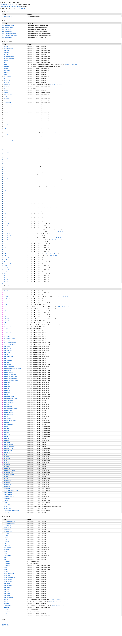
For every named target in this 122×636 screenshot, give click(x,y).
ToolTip (5, 253)
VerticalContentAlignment (9, 269)
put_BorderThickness (8, 350)
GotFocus (5, 551)
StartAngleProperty (8, 37)
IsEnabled (5, 148)
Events (13, 4)
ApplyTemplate (7, 292)
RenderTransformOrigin (8, 221)
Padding (5, 206)
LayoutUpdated (7, 565)
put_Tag (5, 460)
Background (6, 60)
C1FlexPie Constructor (8, 16)
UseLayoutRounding (8, 263)
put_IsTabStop (6, 416)
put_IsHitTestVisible (8, 410)
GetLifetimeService (7, 320)
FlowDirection (6, 98)
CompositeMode (7, 80)
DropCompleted (7, 545)
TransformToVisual (7, 508)
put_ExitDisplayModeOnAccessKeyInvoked (12, 368)
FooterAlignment (7, 124)
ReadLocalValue (7, 488)
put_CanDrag (6, 354)
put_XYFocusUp (7, 486)
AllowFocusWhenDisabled (9, 58)
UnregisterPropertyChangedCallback (11, 510)
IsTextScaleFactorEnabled (9, 164)
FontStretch (6, 116)
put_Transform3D (7, 464)
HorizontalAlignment (8, 138)
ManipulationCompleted (9, 573)
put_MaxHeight (7, 428)
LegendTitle (6, 182)
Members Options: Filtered (25, 4)
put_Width (6, 478)
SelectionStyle (6, 239)
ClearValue (6, 302)
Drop (5, 543)
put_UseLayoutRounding (9, 468)
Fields (1, 4)
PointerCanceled (7, 583)
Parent (5, 210)
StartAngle (6, 241)
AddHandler (6, 290)
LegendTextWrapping (8, 180)
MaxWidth (6, 194)
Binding (5, 64)
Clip (4, 78)
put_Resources (7, 452)
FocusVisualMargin (7, 102)
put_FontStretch (7, 386)
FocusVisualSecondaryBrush (9, 108)
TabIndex (5, 245)
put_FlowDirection (7, 370)
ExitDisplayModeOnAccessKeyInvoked (11, 96)
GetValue (5, 322)
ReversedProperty (8, 31)
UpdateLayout (6, 512)
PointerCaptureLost (8, 585)
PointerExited (6, 589)
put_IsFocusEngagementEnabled (10, 408)
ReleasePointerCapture (8, 492)
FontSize (5, 114)
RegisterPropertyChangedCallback (11, 490)
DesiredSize (6, 90)
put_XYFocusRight (7, 484)
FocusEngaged (6, 549)
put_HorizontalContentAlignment (10, 398)
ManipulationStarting (8, 581)
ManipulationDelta (7, 575)
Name (5, 200)
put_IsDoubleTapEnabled (9, 402)
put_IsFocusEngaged (8, 406)
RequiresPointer (7, 225)
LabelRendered (7, 561)
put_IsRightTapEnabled (8, 414)
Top (2, 17)
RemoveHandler (7, 498)
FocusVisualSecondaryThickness (10, 110)
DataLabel (6, 88)
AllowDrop (6, 54)
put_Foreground (7, 392)
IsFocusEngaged (7, 150)
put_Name (6, 436)
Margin (5, 190)
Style (5, 243)
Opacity (5, 203)
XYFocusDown (6, 275)
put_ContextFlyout (7, 362)
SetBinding (6, 500)
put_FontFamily (7, 382)
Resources (6, 227)
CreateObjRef (6, 304)
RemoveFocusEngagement (9, 496)
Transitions (6, 259)
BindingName (6, 66)
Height (5, 136)
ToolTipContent (7, 255)
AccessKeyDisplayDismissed (9, 521)
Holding (5, 553)
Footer (5, 122)
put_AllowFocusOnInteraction (10, 342)
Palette (5, 207)
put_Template (6, 462)
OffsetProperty (8, 29)
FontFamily (6, 112)
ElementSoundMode (8, 94)
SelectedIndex (6, 231)
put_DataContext (7, 364)
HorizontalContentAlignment (9, 140)
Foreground (6, 128)
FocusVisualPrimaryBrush (9, 104)
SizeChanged (6, 607)
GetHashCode (6, 318)
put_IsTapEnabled (7, 418)
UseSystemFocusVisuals (8, 265)
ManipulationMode (8, 188)
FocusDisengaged (7, 547)
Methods (9, 4)
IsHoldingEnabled (7, 156)
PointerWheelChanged (8, 597)
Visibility (5, 271)
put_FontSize (6, 384)
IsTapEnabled (6, 162)
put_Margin (6, 426)
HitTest (5, 324)
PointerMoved (6, 591)
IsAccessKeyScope (7, 144)
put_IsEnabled (6, 404)
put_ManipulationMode (8, 424)
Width (5, 273)
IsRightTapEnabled (7, 158)
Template (5, 251)
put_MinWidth (7, 434)
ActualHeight (6, 50)
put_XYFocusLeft (7, 482)
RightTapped (6, 603)
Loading (5, 569)
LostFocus (5, 571)
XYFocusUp (6, 281)
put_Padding (6, 440)
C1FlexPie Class (5, 624)
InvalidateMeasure (7, 332)
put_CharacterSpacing (8, 356)
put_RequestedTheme (8, 448)
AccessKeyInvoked (7, 525)
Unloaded (5, 615)
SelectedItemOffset (7, 233)
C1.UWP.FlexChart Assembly (5, 6)
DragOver (6, 539)
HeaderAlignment (7, 132)
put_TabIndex (6, 456)
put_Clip (5, 358)
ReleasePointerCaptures (8, 494)
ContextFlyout (6, 82)
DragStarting (6, 541)
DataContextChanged (8, 531)
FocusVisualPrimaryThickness (10, 106)
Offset (5, 202)
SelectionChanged (7, 605)
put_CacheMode (7, 352)
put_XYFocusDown (7, 480)
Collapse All (18, 4)
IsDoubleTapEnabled (8, 146)
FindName (6, 310)
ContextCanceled (7, 527)
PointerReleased (7, 595)
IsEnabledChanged (7, 555)
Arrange (5, 294)
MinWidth (6, 198)
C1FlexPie (23, 8)
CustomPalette (7, 84)
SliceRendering (7, 611)
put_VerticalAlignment (8, 472)
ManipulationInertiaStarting (9, 577)
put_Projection (7, 442)
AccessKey (6, 46)
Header (5, 130)
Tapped (5, 613)
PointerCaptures (7, 213)
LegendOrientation (7, 172)
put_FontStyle (6, 388)
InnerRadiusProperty (9, 27)
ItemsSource (6, 166)
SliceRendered (6, 609)
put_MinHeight (7, 432)
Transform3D (6, 257)
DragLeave (6, 537)
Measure (5, 334)
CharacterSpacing (7, 76)
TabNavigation (6, 247)
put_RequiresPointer (8, 450)
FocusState (6, 100)
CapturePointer (7, 300)
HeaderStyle (6, 134)
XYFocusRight (6, 279)
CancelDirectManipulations (9, 298)
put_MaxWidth (7, 430)
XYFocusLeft (6, 277)
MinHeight (6, 196)
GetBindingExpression (8, 316)
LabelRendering (7, 563)
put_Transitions (7, 466)
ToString (5, 506)
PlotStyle (5, 211)
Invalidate (6, 328)
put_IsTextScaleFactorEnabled (10, 420)
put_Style (5, 454)
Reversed (5, 229)
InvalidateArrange (7, 330)
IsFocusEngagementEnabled (9, 152)
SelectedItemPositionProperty (11, 35)
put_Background (7, 346)
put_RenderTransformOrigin (9, 446)
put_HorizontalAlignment (9, 396)
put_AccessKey (7, 336)
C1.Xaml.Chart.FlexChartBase (71, 64)
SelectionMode (7, 237)
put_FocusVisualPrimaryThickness (10, 376)
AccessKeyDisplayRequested (9, 523)
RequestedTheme (7, 223)
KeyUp (5, 559)
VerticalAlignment (7, 267)
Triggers (5, 261)
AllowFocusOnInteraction (9, 56)
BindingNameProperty (9, 25)
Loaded (5, 567)
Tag (4, 249)
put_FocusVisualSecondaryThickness (11, 380)
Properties (5, 4)
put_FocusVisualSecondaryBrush (10, 378)
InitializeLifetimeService (8, 326)
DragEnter (6, 535)
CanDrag (5, 74)
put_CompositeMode (8, 360)
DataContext (6, 86)
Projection (6, 215)
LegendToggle (6, 186)
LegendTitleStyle (7, 184)
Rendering (6, 601)
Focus (5, 312)
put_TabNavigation (7, 458)
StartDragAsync (7, 504)
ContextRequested (7, 529)
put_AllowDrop (7, 340)
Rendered (6, 599)
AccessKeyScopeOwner (8, 48)
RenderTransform (7, 219)
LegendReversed (7, 176)
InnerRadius (6, 142)
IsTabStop (5, 160)
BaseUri (5, 62)
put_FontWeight (7, 390)
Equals (5, 308)
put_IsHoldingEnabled (8, 412)
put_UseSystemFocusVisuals (9, 470)
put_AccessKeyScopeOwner (9, 338)
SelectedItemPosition (8, 235)
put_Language (6, 422)
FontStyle (5, 118)
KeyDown (5, 557)
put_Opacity (6, 438)
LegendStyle (6, 178)
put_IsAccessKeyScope (8, 400)
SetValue (5, 502)
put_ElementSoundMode (9, 366)
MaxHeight (6, 192)
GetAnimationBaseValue (9, 314)
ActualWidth (6, 52)
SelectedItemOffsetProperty (10, 33)
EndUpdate (6, 306)
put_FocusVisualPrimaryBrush (10, 374)
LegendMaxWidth (7, 170)
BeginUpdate (6, 296)
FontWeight (6, 120)
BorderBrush (6, 68)
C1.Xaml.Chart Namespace (16, 6)
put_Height (6, 394)
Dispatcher (6, 92)
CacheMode (6, 72)
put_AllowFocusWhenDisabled (10, 344)
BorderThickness (7, 70)
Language (6, 168)
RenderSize (6, 217)
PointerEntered (7, 587)
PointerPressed (7, 593)
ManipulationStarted (8, 579)
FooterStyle (6, 126)
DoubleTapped (6, 533)
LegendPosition (7, 174)
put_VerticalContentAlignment (10, 474)
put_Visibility (6, 476)
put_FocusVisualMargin (8, 372)
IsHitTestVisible (7, 154)
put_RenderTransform (8, 444)
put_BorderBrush (7, 348)
